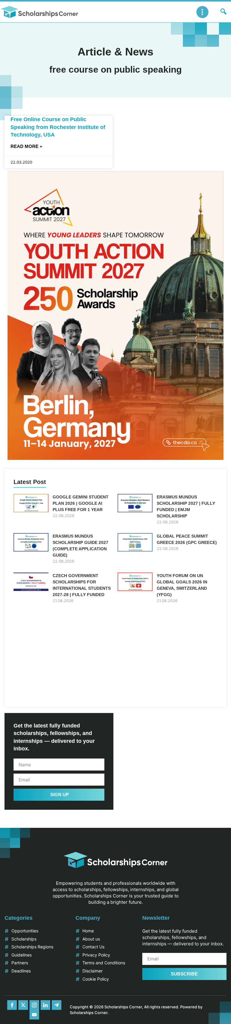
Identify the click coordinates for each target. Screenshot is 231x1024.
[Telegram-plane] (56, 1005)
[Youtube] (34, 1014)
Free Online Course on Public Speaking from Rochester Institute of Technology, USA (58, 126)
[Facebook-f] (12, 1005)
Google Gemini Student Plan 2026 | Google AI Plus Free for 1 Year (81, 503)
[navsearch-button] (223, 12)
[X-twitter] (23, 1005)
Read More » (26, 146)
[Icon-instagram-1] (34, 1005)
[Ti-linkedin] (45, 1005)
